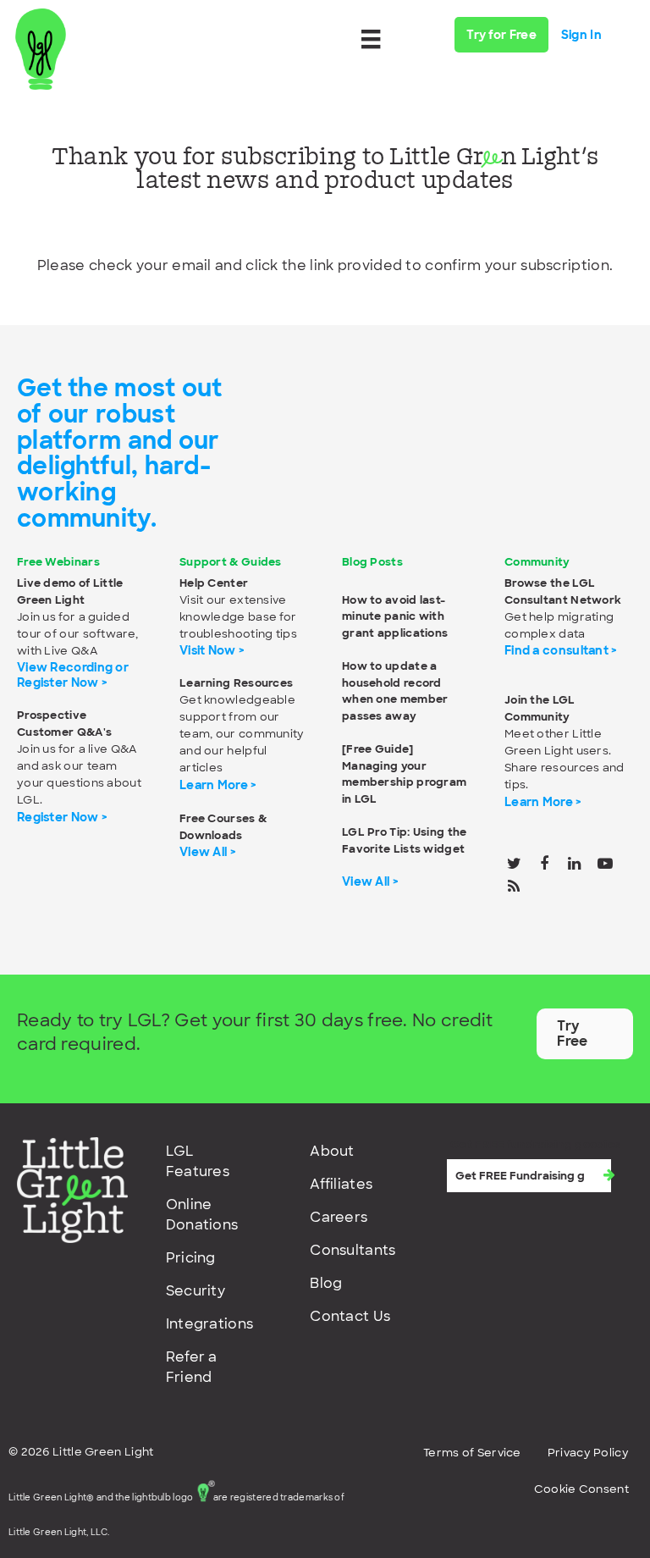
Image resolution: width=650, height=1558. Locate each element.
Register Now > (62, 817)
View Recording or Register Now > (73, 675)
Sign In (581, 34)
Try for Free (501, 34)
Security (195, 1291)
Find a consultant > (561, 650)
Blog (326, 1283)
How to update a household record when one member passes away (395, 691)
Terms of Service (472, 1452)
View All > (207, 851)
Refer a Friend (192, 1367)
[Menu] (371, 39)
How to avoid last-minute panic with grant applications (395, 616)
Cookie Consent (581, 1489)
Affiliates (341, 1184)
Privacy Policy (588, 1452)
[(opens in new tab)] (72, 1189)
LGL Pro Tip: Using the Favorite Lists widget (404, 840)
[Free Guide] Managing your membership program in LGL (404, 774)
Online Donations (202, 1215)
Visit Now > (212, 650)
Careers (338, 1217)
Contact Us (350, 1316)
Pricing (191, 1258)
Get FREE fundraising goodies (535, 1144)
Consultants (352, 1250)
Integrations (210, 1324)
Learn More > (218, 785)
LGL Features (197, 1161)
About (332, 1151)
